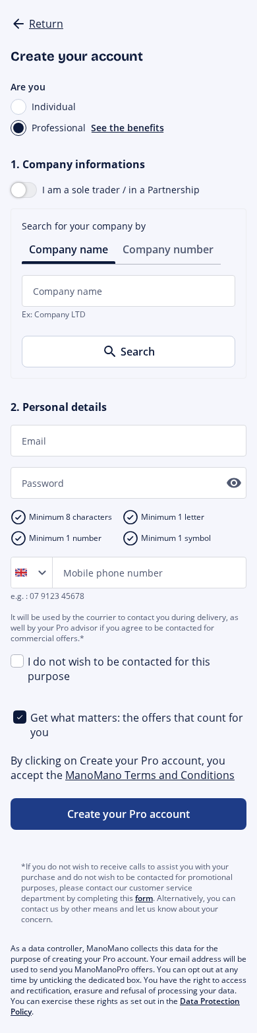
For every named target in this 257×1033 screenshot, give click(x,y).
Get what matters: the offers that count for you (136, 724)
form (144, 898)
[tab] (68, 248)
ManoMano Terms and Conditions (150, 775)
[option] (23, 572)
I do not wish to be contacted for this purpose (119, 668)
